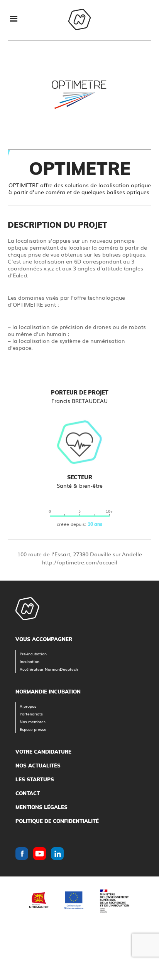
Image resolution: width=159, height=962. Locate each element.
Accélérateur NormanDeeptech (49, 669)
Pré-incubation (33, 653)
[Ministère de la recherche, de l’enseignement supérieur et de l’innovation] (114, 900)
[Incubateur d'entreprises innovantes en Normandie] (79, 20)
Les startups (34, 779)
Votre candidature (43, 752)
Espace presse (33, 729)
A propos (28, 706)
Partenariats (31, 714)
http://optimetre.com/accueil (79, 562)
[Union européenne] (73, 900)
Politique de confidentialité (57, 821)
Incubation (29, 661)
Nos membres (33, 721)
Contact (27, 793)
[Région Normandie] (39, 900)
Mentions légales (41, 807)
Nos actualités (38, 765)
